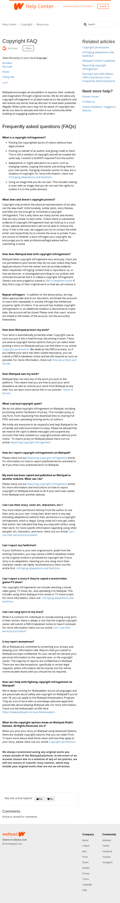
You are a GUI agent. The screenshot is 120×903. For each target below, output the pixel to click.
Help (84, 889)
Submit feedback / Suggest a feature (99, 108)
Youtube (106, 856)
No (51, 799)
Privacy (86, 873)
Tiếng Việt (8, 77)
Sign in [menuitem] (103, 6)
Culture (86, 845)
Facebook (107, 851)
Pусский (7, 66)
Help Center (9, 24)
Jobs (84, 851)
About (85, 840)
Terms (85, 879)
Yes (40, 799)
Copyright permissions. (16, 349)
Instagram (107, 862)
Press (85, 856)
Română (7, 63)
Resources (43, 24)
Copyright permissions (62, 742)
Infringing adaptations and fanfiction (30, 177)
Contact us (88, 101)
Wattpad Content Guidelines (98, 60)
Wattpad (106, 840)
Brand (85, 862)
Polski (5, 71)
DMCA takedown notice (58, 280)
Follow (28, 48)
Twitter (106, 845)
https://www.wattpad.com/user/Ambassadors (28, 712)
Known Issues (90, 96)
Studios (86, 867)
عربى (5, 82)
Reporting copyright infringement (30, 442)
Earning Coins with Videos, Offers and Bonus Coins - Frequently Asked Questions (98, 77)
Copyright (26, 24)
